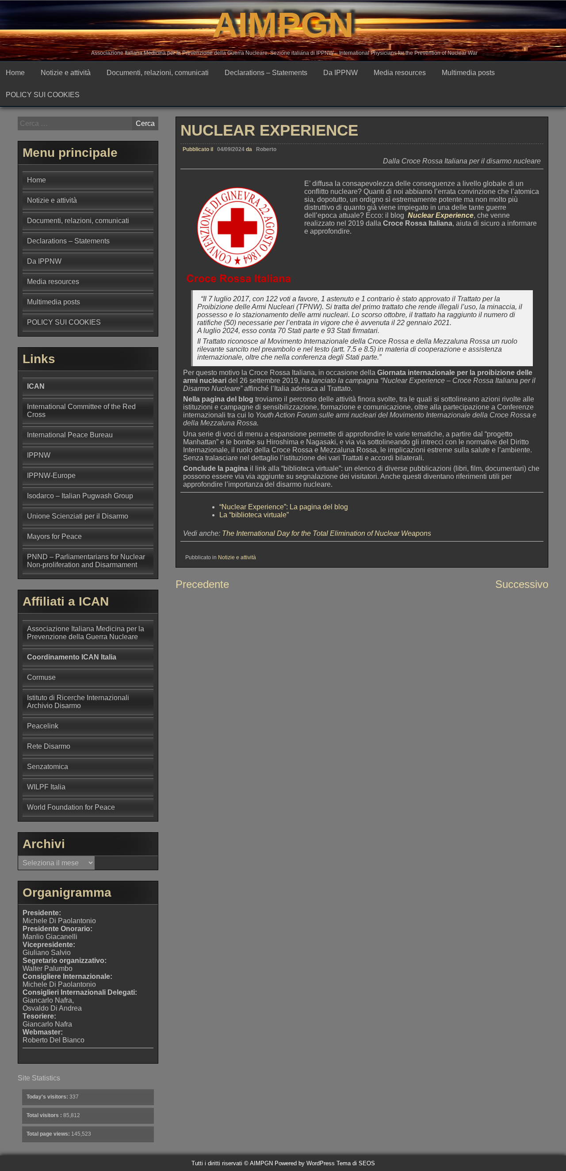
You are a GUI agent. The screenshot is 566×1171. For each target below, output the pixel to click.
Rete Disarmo (48, 746)
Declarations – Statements (266, 72)
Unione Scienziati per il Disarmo (77, 516)
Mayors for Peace (54, 536)
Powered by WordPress (305, 1163)
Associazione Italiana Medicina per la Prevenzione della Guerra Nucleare (85, 632)
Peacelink (42, 726)
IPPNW (38, 455)
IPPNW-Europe (51, 475)
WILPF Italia (46, 787)
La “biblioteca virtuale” (254, 515)
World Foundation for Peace (71, 807)
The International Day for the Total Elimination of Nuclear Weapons (326, 533)
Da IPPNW (340, 72)
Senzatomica (47, 766)
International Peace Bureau (70, 435)
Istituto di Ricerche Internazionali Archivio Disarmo (78, 701)
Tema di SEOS (356, 1163)
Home (15, 72)
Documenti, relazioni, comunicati (158, 72)
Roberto (266, 149)
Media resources (400, 72)
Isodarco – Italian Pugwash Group (80, 496)
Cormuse (41, 677)
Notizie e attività (66, 72)
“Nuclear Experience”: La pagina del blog (283, 507)
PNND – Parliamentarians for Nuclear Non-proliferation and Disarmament (86, 560)
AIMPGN (283, 25)
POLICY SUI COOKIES (43, 95)
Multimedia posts (468, 72)
